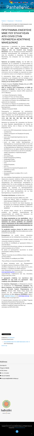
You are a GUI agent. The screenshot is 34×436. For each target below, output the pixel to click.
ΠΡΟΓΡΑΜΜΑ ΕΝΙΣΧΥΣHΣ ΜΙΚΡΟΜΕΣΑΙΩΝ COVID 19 (17, 341)
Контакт (13, 424)
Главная (4, 20)
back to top (4, 345)
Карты (9, 424)
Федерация (11, 20)
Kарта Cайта (20, 424)
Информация (3, 424)
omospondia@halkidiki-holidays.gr (9, 378)
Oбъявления (18, 20)
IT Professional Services (19, 427)
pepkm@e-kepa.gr (10, 296)
